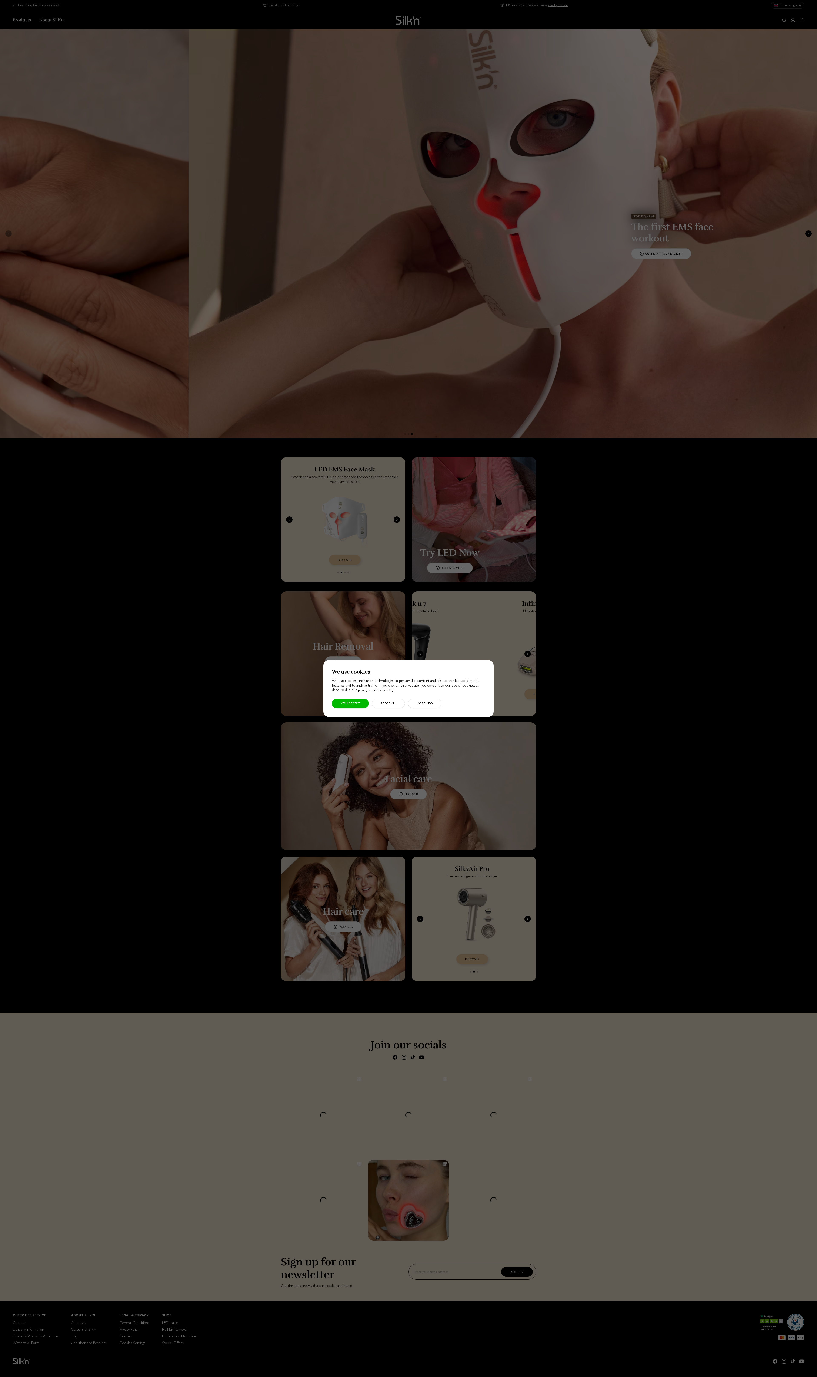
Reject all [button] (388, 703)
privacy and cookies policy (376, 690)
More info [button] (425, 703)
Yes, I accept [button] (350, 703)
